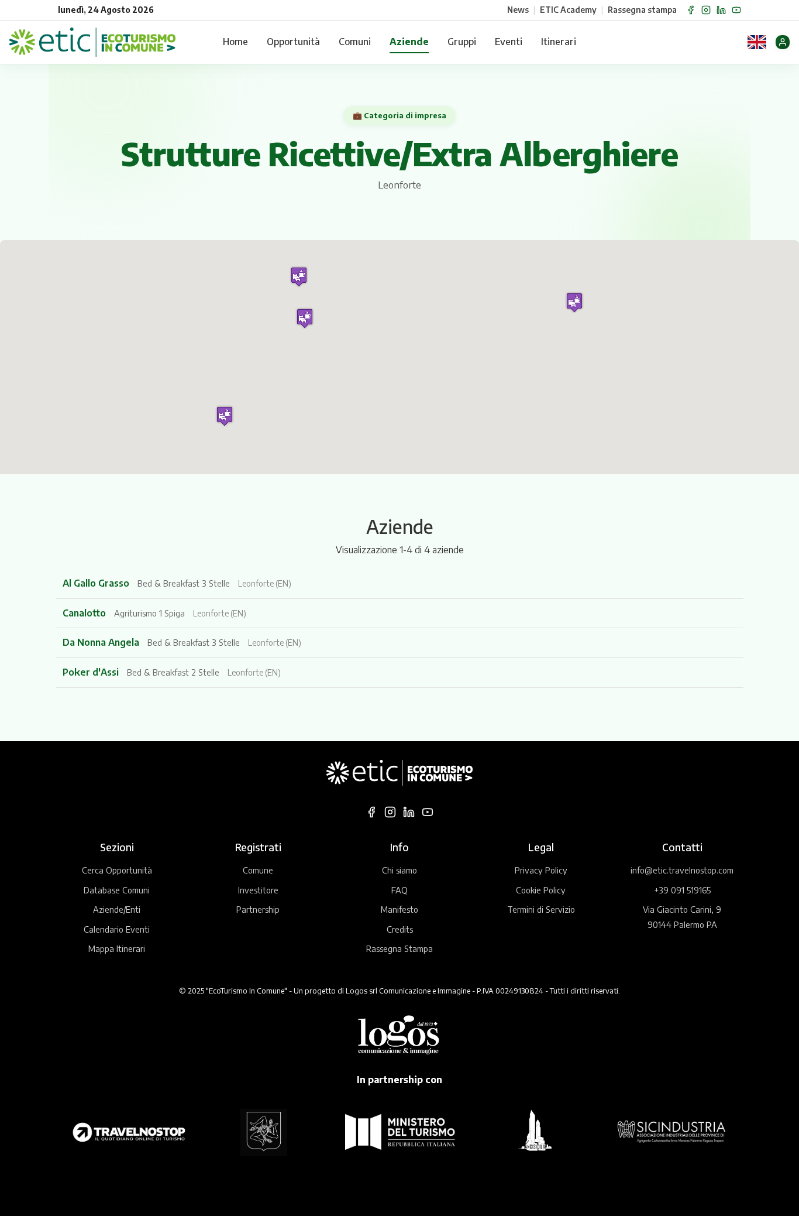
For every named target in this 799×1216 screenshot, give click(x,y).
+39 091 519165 (682, 890)
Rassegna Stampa (399, 948)
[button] (299, 276)
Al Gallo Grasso (97, 583)
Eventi (508, 41)
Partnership (258, 909)
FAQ (399, 890)
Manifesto (399, 909)
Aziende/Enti (116, 909)
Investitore (258, 890)
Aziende (409, 41)
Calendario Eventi (117, 929)
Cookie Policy (541, 890)
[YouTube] (736, 10)
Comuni (355, 41)
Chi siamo (399, 870)
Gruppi (461, 41)
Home (235, 41)
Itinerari (558, 41)
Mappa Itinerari (116, 948)
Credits (400, 929)
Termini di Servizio (541, 909)
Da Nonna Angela (102, 642)
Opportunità (293, 41)
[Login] (783, 42)
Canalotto (85, 613)
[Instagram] (706, 10)
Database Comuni (117, 890)
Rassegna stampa (642, 10)
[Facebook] (690, 10)
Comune (258, 870)
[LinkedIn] (721, 10)
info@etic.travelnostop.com (682, 870)
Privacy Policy (541, 870)
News (518, 10)
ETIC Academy (568, 10)
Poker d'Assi (92, 672)
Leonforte (399, 185)
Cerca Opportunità (117, 870)
